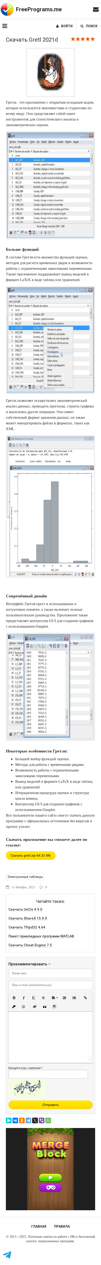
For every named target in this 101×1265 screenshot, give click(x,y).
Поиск (91, 26)
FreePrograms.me (39, 9)
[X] (35, 1120)
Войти (67, 26)
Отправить (51, 1105)
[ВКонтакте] (15, 1120)
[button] (13, 997)
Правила (62, 1226)
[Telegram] (28, 1120)
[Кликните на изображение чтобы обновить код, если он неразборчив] (27, 1096)
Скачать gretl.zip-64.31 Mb (31, 855)
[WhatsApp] (48, 1120)
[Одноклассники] (22, 1120)
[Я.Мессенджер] (9, 1120)
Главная (38, 1226)
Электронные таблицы (25, 877)
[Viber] (41, 1120)
